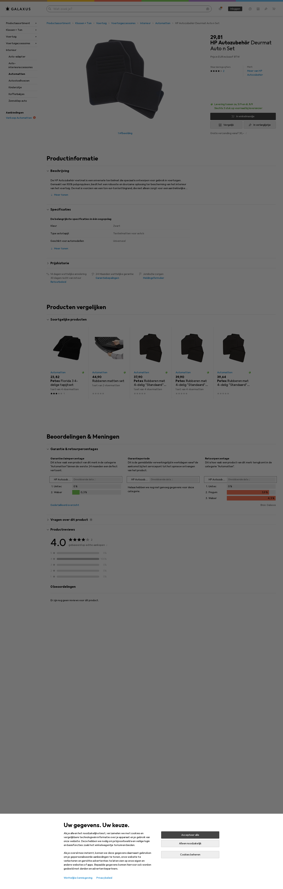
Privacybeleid (104, 878)
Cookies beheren (190, 854)
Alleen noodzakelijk (190, 843)
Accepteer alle (190, 835)
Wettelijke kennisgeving (78, 878)
